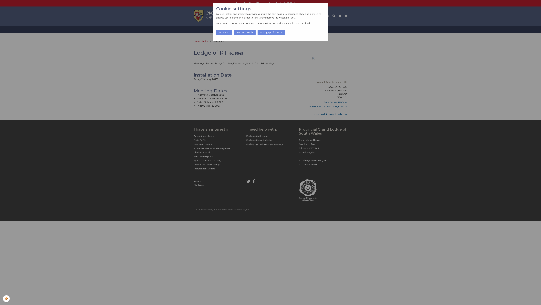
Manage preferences (271, 32)
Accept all (224, 32)
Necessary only (245, 32)
